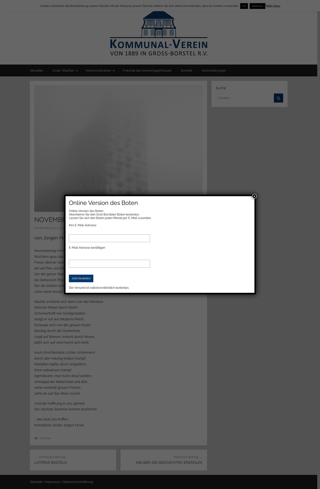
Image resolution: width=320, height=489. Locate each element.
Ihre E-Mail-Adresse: (83, 225)
